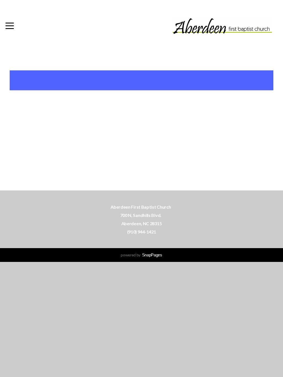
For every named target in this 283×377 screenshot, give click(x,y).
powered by (141, 255)
